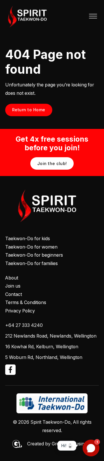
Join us (13, 286)
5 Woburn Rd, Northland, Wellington (43, 357)
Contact (13, 294)
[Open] (93, 16)
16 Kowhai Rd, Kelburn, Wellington (41, 346)
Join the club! (52, 163)
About (11, 278)
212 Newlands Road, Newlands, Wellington (50, 336)
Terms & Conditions (25, 302)
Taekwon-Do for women (31, 247)
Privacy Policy (20, 311)
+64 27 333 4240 (24, 325)
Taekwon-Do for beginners (34, 255)
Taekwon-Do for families (31, 263)
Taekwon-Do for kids (27, 238)
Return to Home (28, 109)
